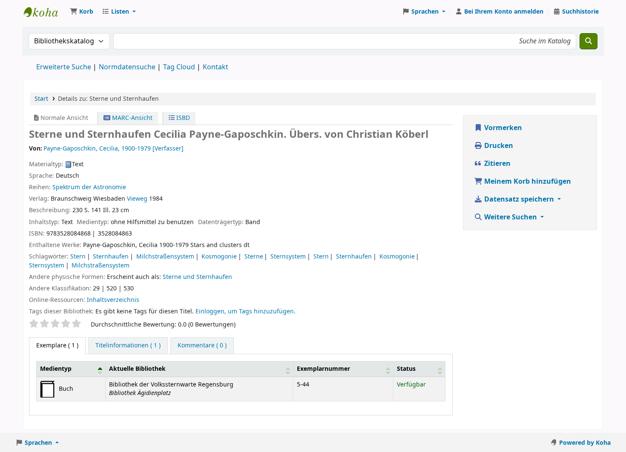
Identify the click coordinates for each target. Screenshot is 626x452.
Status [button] (406, 368)
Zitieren (496, 164)
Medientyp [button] (56, 368)
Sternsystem (288, 256)
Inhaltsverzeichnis (113, 300)
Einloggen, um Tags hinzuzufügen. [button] (245, 311)
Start (41, 98)
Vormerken (502, 128)
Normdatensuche (127, 67)
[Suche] (588, 41)
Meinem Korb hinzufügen (526, 181)
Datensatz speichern (519, 199)
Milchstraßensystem (165, 256)
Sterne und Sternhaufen (197, 277)
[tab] (128, 345)
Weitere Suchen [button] (510, 217)
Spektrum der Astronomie (89, 187)
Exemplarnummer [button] (323, 368)
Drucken (497, 146)
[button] (81, 12)
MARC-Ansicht (131, 118)
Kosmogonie (219, 256)
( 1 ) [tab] (57, 345)
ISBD (182, 118)
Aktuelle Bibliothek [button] (137, 368)
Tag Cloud (179, 67)
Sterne (253, 256)
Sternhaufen (111, 256)
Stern (78, 256)
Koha (45, 11)
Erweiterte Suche (63, 67)
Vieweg (137, 198)
